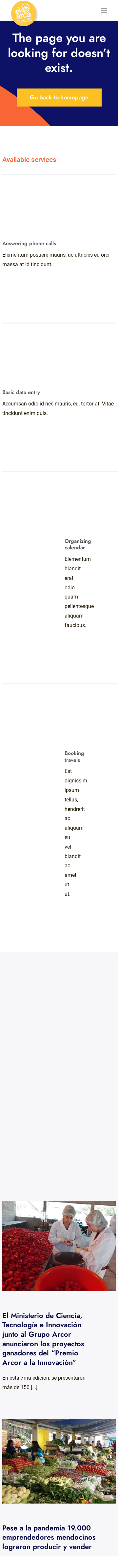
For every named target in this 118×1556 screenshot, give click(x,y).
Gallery (65, 1246)
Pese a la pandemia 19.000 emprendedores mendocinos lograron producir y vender (53, 1461)
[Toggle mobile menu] (104, 10)
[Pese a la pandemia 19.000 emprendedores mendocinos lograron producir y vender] (59, 1461)
